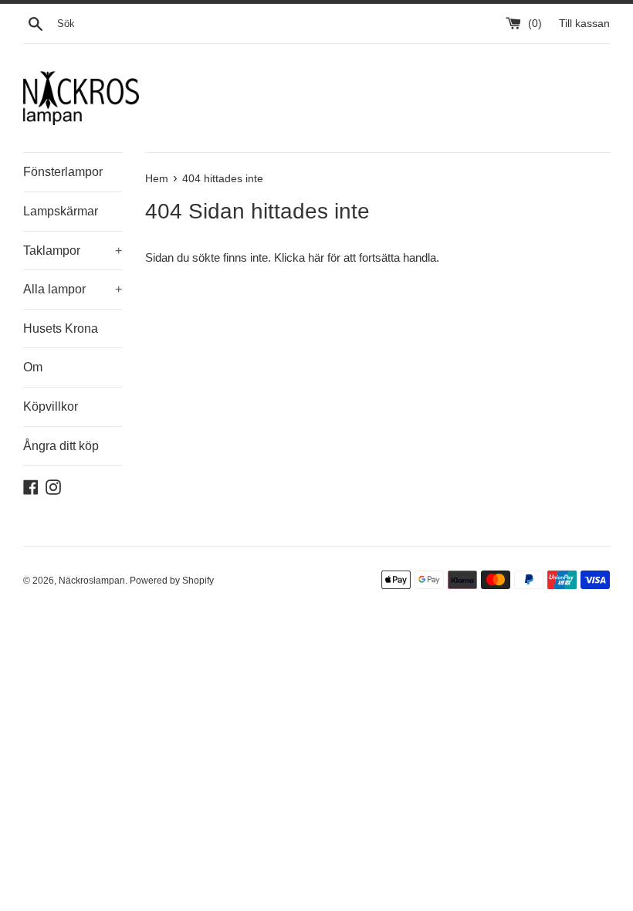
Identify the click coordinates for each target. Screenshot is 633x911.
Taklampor (72, 250)
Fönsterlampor (63, 171)
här (316, 257)
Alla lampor (72, 289)
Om (32, 367)
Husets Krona (60, 328)
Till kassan (584, 23)
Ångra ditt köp (61, 445)
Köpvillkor (50, 406)
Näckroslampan (92, 580)
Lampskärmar (60, 211)
